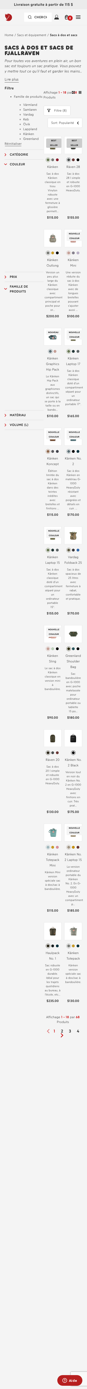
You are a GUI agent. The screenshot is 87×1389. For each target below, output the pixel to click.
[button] (67, 17)
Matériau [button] (18, 415)
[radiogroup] (53, 159)
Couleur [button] (17, 164)
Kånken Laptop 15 (52, 560)
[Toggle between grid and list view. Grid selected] (76, 93)
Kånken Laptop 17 (73, 361)
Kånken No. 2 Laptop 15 (73, 857)
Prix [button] (13, 277)
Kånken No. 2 (73, 461)
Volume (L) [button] (19, 425)
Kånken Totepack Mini (52, 859)
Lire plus (12, 79)
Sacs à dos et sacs (63, 35)
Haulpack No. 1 (53, 956)
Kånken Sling (52, 658)
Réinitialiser (13, 144)
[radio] (48, 159)
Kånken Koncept (52, 461)
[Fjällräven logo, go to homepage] (16, 17)
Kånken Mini (73, 263)
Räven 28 (73, 167)
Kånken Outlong (53, 263)
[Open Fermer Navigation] (78, 17)
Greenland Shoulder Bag (73, 661)
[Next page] (63, 1035)
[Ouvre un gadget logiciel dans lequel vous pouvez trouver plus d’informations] (69, 1381)
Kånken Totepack (73, 956)
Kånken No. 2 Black (73, 762)
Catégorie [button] (19, 155)
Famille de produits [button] (19, 289)
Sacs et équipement (31, 35)
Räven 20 (53, 760)
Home (9, 35)
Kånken (52, 167)
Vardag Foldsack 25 (73, 560)
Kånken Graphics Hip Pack (52, 364)
